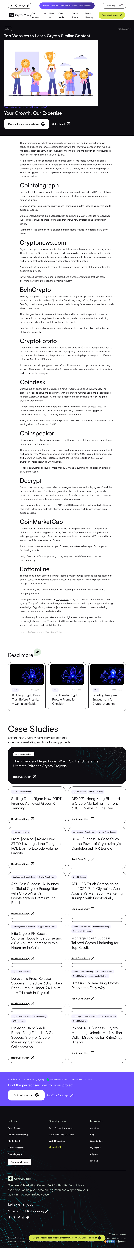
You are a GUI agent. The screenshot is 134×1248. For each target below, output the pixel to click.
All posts (94, 1154)
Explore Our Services (23, 1095)
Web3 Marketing (57, 1141)
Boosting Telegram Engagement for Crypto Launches (105, 699)
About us (94, 1128)
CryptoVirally (62, 599)
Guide (55, 690)
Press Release (14, 1128)
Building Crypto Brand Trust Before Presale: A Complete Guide (26, 699)
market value (48, 154)
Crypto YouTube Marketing (61, 1134)
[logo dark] (20, 15)
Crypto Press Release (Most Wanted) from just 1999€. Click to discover (65, 1237)
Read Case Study (22, 776)
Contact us (13, 1211)
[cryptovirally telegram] (19, 5)
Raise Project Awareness (60, 1128)
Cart (119, 6)
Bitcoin (33, 359)
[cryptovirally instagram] (23, 5)
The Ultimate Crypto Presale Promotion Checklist (65, 699)
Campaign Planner (110, 15)
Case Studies (96, 1141)
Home (22, 632)
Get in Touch (58, 123)
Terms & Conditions (15, 1238)
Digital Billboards (16, 1147)
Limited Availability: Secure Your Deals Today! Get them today (67, 6)
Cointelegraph (15, 1154)
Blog (92, 1134)
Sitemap (94, 1160)
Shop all (53, 1147)
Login (114, 6)
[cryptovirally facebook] (11, 5)
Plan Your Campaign (58, 1095)
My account (95, 1147)
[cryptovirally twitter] (15, 5)
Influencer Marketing (18, 1134)
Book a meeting (35, 1211)
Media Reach (14, 1141)
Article (7, 29)
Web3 (100, 487)
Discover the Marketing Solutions (23, 124)
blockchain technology (82, 195)
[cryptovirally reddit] (27, 5)
